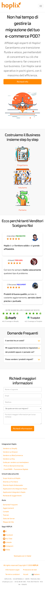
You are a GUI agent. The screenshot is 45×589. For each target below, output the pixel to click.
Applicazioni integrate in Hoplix (14, 492)
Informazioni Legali (12, 570)
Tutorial (6, 515)
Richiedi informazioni (22, 428)
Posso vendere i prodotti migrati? (19, 359)
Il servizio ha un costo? (14, 340)
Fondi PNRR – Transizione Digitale (16, 469)
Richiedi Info (22, 81)
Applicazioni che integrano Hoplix (15, 489)
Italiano (37, 574)
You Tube (9, 539)
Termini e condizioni (12, 574)
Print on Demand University (13, 466)
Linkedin (9, 542)
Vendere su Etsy (9, 459)
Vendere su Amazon (10, 452)
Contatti (6, 512)
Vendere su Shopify (10, 448)
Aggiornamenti (8, 508)
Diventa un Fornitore (10, 482)
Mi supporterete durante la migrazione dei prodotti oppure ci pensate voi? (21, 350)
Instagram (9, 546)
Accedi (25, 574)
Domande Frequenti (10, 505)
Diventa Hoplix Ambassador (13, 485)
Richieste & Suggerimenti (12, 496)
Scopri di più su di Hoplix (11, 478)
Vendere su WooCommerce (13, 455)
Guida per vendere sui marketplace (16, 462)
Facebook (9, 535)
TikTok (8, 550)
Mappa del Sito (8, 522)
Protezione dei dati (30, 570)
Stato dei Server (9, 519)
